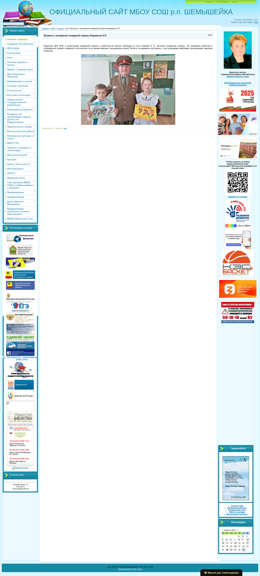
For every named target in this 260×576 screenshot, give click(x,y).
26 (227, 550)
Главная (209, 2)
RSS (256, 22)
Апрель (60, 28)
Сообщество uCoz (237, 510)
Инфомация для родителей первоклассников (237, 84)
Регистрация (222, 2)
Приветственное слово (237, 76)
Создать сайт (237, 506)
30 (67, 28)
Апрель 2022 (229, 530)
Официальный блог (237, 508)
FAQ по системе (237, 512)
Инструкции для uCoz (237, 514)
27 (231, 550)
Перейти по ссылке (237, 197)
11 (223, 543)
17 (248, 543)
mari (65, 128)
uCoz (139, 569)
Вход (234, 2)
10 (248, 540)
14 (235, 543)
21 (235, 546)
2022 (53, 28)
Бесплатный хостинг (127, 569)
